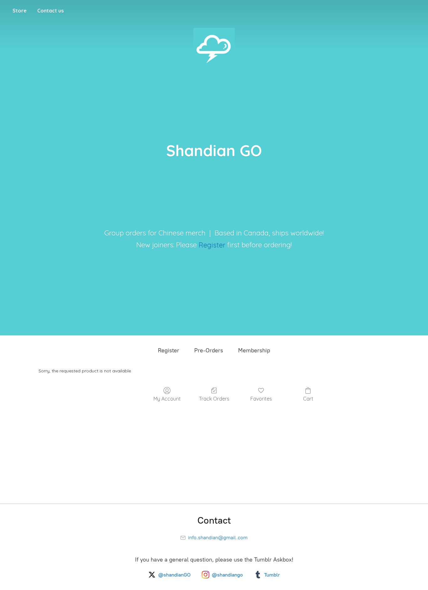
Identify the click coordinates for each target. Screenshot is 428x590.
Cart (308, 399)
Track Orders (214, 399)
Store (20, 11)
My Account (167, 399)
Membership (254, 350)
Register (212, 245)
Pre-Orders (208, 350)
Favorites (261, 399)
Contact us (50, 11)
